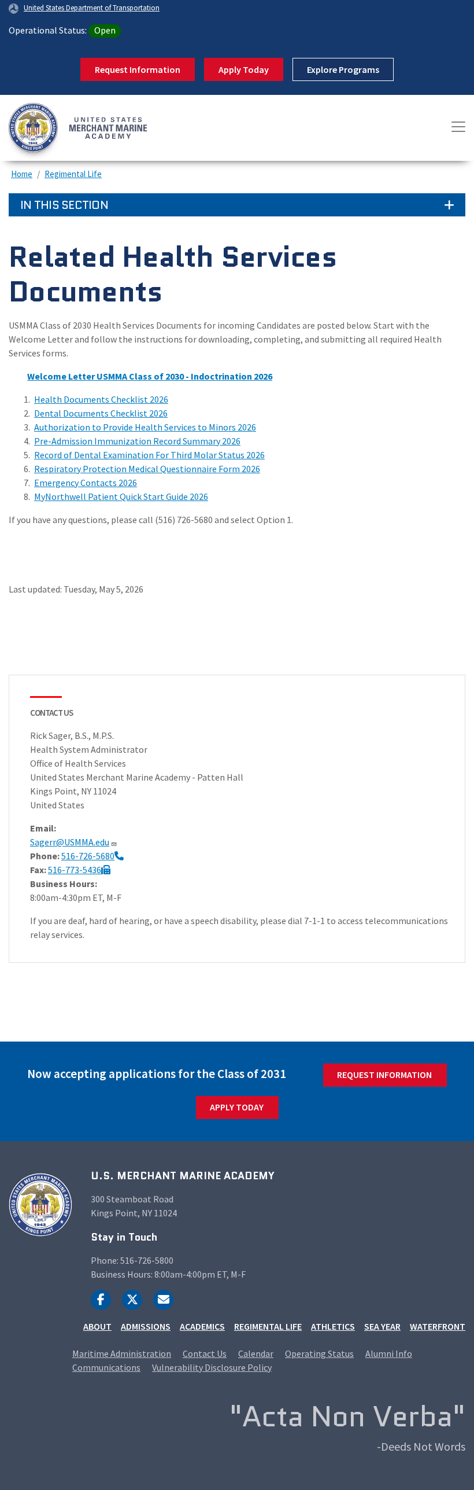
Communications (106, 1367)
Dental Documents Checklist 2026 (101, 413)
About (97, 1326)
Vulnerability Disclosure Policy (212, 1367)
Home (21, 173)
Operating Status (319, 1353)
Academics (202, 1326)
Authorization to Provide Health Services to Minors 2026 (145, 427)
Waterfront (437, 1326)
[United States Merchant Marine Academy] (52, 128)
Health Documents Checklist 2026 (101, 399)
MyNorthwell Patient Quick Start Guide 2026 (121, 496)
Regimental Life (73, 173)
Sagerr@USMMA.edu (69, 842)
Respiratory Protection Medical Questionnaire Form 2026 (147, 468)
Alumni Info (388, 1353)
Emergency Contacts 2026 (85, 482)
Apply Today (244, 69)
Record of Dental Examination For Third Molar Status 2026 (149, 455)
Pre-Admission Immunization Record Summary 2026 (137, 441)
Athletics (333, 1326)
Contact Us (205, 1353)
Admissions (146, 1326)
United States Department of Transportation (92, 7)
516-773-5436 (74, 869)
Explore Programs (343, 69)
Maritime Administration (121, 1353)
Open (105, 30)
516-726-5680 (87, 856)
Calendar (255, 1353)
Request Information (137, 69)
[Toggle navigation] (458, 127)
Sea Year (382, 1326)
